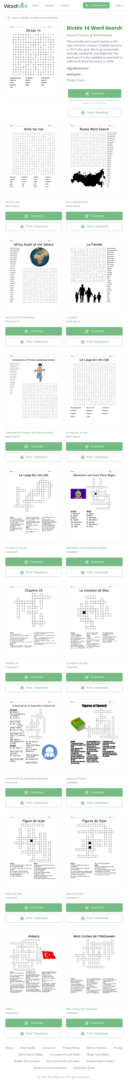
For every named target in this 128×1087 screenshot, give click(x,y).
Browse (65, 5)
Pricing (118, 1048)
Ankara (9, 1009)
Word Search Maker (30, 1054)
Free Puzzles (28, 1048)
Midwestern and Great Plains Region (86, 547)
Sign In (119, 5)
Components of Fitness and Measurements (29, 432)
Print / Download (97, 112)
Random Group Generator (50, 1068)
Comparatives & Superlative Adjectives (26, 778)
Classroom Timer (84, 1068)
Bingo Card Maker (98, 1054)
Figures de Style (75, 893)
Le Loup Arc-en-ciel (76, 432)
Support (49, 5)
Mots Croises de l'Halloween (81, 1009)
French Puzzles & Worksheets (89, 35)
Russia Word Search (77, 202)
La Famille (71, 317)
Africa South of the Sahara (20, 317)
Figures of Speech (76, 778)
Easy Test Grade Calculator (63, 1061)
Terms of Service (96, 1048)
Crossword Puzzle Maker (65, 1054)
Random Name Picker (100, 1061)
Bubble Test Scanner (27, 1061)
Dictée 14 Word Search (94, 27)
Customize (97, 93)
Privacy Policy (71, 1048)
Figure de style (13, 893)
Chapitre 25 (11, 663)
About (10, 1048)
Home (35, 5)
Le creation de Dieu (77, 663)
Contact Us (49, 1048)
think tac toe (12, 202)
